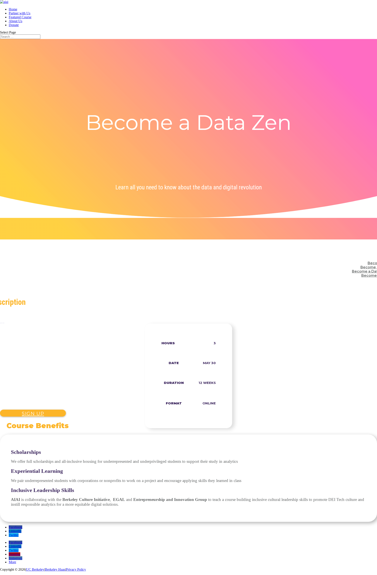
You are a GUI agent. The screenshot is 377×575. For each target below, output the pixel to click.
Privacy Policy (76, 569)
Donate (14, 25)
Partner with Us (19, 13)
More (12, 562)
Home (13, 9)
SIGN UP (33, 414)
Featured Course (20, 17)
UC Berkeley (35, 569)
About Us (15, 21)
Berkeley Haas (55, 569)
